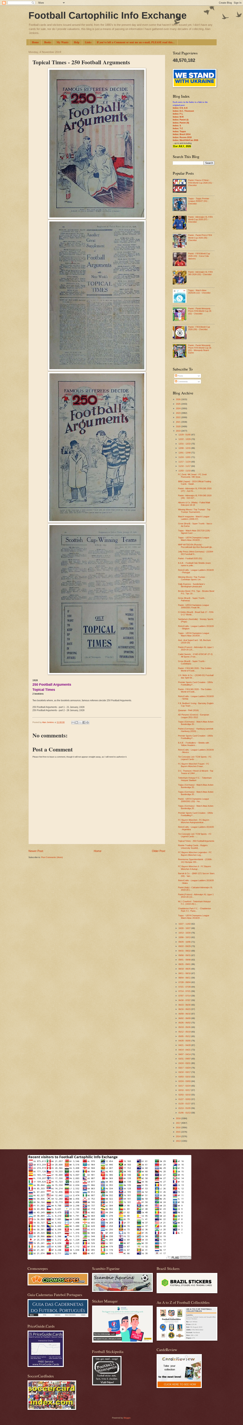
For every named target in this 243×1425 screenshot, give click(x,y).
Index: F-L (178, 114)
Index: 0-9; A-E (180, 108)
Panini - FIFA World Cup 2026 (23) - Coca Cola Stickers (199, 256)
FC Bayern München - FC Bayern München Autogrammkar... (193, 821)
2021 (178, 422)
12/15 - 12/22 (184, 444)
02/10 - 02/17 (184, 1090)
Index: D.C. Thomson (183, 111)
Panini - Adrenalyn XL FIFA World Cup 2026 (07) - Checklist (200, 219)
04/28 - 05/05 (184, 1041)
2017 (178, 1123)
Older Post (158, 851)
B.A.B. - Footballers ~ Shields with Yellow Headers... (193, 744)
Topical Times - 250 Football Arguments (196, 841)
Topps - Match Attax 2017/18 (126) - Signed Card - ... (194, 531)
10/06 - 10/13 (184, 937)
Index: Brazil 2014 (181, 134)
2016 (178, 1127)
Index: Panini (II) (181, 123)
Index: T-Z (178, 128)
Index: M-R (178, 117)
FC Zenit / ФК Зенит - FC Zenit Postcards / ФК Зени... (192, 475)
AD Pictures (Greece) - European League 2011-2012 (193, 716)
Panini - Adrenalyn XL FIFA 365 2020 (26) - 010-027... (194, 496)
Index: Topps (179, 131)
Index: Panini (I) (181, 120)
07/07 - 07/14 (184, 996)
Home (35, 42)
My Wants (62, 42)
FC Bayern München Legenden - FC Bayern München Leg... (195, 853)
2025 (178, 404)
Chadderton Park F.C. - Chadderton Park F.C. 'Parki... (194, 909)
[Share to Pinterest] (87, 722)
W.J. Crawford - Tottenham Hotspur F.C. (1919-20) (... (194, 902)
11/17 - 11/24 (184, 462)
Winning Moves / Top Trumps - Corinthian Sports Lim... (192, 578)
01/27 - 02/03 (184, 1099)
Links (88, 42)
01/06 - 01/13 (184, 1113)
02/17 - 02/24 (184, 1086)
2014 (178, 1136)
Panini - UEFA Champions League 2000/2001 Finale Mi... (193, 606)
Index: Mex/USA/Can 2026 (185, 140)
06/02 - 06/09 (184, 1018)
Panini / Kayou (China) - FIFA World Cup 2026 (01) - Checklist (200, 182)
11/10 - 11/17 (184, 466)
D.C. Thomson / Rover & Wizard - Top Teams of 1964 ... (195, 772)
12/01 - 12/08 (184, 452)
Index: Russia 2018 (182, 137)
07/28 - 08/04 (184, 982)
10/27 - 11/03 (184, 924)
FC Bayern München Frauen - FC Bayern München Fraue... (193, 765)
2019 (178, 431)
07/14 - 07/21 (184, 991)
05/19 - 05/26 (184, 1027)
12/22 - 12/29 (184, 439)
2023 (178, 413)
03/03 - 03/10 (184, 1077)
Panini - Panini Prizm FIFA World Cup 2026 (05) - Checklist (200, 237)
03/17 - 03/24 (184, 1068)
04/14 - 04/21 (184, 1050)
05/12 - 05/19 (184, 1032)
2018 (178, 1118)
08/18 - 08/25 (184, 969)
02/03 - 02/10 (184, 1095)
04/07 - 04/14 (184, 1054)
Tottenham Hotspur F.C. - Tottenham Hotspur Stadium (195, 779)
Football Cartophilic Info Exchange (107, 15)
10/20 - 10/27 (184, 928)
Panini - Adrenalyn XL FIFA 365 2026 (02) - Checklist (200, 273)
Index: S (177, 125)
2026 (178, 399)
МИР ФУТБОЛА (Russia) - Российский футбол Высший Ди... (195, 545)
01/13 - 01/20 (184, 1108)
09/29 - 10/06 (184, 942)
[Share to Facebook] (84, 722)
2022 (178, 417)
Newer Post (35, 851)
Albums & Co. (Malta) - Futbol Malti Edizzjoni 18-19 (194, 503)
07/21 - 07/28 (184, 987)
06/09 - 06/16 (184, 1014)
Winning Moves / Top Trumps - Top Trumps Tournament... (194, 510)
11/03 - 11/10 (184, 471)
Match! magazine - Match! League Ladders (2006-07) (193, 517)
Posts (180, 376)
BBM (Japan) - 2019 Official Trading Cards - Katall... (194, 482)
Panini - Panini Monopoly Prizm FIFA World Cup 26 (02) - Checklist (199, 311)
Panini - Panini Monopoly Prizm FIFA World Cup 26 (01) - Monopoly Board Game (199, 349)
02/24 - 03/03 (184, 1081)
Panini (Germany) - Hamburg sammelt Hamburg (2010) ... (195, 730)
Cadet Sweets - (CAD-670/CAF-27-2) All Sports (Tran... (195, 655)
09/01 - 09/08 (184, 960)
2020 (178, 426)
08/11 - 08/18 (184, 973)
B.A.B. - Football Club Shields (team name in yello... (194, 564)
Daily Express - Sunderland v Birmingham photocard (191, 585)
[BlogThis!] (77, 722)
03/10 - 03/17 (184, 1072)
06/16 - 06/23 (184, 1009)
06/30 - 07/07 (184, 1000)
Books (47, 42)
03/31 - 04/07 (184, 1059)
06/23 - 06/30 (184, 1005)
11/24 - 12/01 (184, 457)
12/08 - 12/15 (184, 448)
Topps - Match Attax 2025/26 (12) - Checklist (199, 291)
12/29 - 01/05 (184, 434)
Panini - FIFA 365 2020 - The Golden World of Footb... (194, 669)
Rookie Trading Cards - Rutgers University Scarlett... (193, 846)
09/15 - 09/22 (184, 951)
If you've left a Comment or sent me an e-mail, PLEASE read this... (136, 42)
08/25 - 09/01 (184, 964)
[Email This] (73, 722)
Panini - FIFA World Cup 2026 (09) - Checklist (199, 328)
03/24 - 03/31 (184, 1063)
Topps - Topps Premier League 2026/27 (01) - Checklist (198, 201)
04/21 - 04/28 (184, 1045)
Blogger (127, 1418)
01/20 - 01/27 (184, 1103)
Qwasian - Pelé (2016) (188, 710)
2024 (178, 408)
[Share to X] (80, 722)
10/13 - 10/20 (184, 933)
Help (76, 42)
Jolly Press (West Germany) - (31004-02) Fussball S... (196, 552)
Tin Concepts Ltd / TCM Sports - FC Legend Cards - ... (194, 758)
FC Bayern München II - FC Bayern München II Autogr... (194, 867)
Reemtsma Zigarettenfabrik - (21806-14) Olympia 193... (195, 860)
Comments (182, 381)
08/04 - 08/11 (184, 978)
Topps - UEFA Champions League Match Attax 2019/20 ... (193, 538)
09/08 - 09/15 (184, 955)
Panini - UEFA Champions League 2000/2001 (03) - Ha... (193, 800)
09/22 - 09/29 (184, 946)
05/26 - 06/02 (184, 1022)
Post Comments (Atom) (52, 857)
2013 (178, 1141)
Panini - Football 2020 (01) (190, 558)
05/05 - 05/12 (184, 1036)
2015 (178, 1132)
